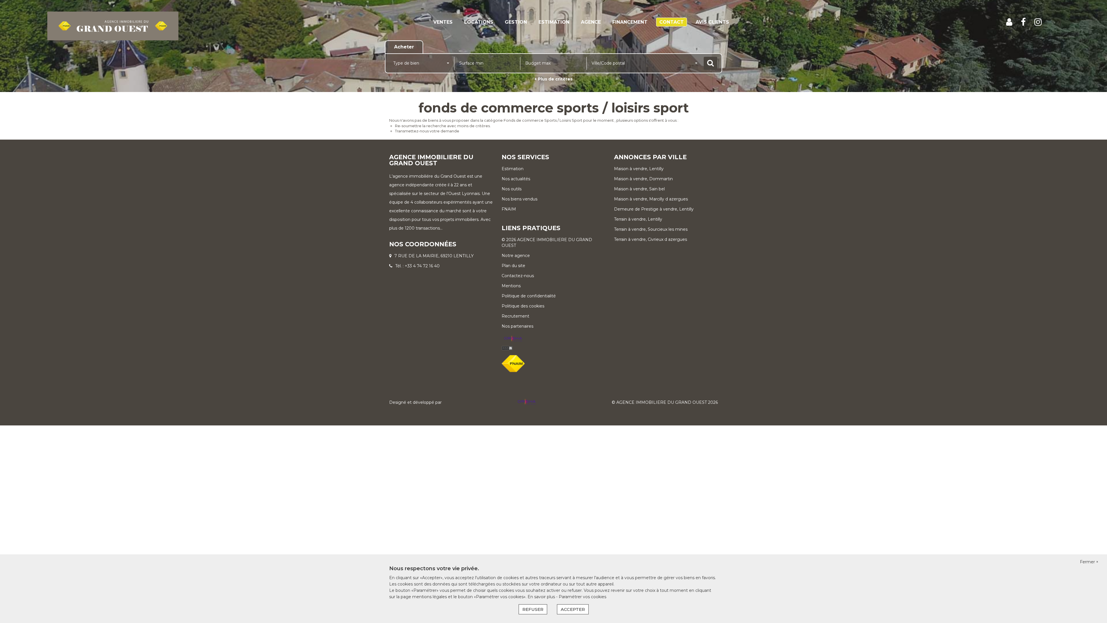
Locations (478, 22)
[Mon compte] (1009, 22)
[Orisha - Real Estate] (513, 338)
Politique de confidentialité (529, 296)
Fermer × (1089, 561)
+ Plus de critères (553, 79)
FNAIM (509, 209)
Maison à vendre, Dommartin (643, 178)
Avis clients (712, 22)
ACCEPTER (573, 609)
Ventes (443, 22)
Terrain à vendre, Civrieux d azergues (650, 239)
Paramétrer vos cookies (582, 596)
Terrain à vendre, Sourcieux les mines (651, 229)
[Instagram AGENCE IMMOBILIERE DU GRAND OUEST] (1038, 22)
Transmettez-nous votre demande (427, 131)
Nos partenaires (517, 326)
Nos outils (512, 189)
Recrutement (515, 316)
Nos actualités (516, 178)
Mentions (511, 285)
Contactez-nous (518, 275)
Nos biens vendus (519, 199)
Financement (629, 22)
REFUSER (532, 609)
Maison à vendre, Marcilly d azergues (651, 199)
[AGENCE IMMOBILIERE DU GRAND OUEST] (112, 25)
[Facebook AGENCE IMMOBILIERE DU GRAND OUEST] (1023, 22)
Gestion (516, 22)
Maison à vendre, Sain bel (639, 189)
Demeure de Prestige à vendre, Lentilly (654, 209)
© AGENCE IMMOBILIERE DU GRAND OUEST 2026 (665, 402)
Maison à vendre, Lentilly (639, 168)
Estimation (554, 22)
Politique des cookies (523, 306)
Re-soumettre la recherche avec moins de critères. (443, 125)
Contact (671, 22)
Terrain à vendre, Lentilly (638, 219)
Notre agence (516, 255)
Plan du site (513, 265)
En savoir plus (542, 596)
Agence (591, 22)
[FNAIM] (513, 363)
